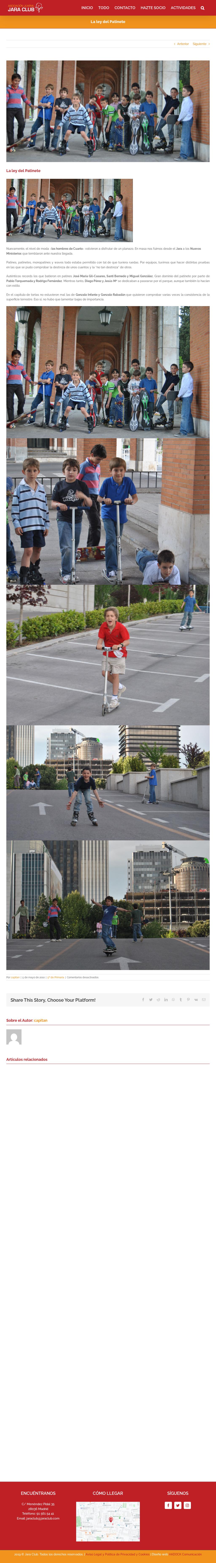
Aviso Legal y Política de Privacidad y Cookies (118, 1554)
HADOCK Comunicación (185, 1554)
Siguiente (200, 44)
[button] (202, 7)
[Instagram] (187, 1505)
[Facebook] (168, 1505)
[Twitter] (177, 1505)
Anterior (183, 44)
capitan (15, 977)
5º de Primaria (55, 977)
